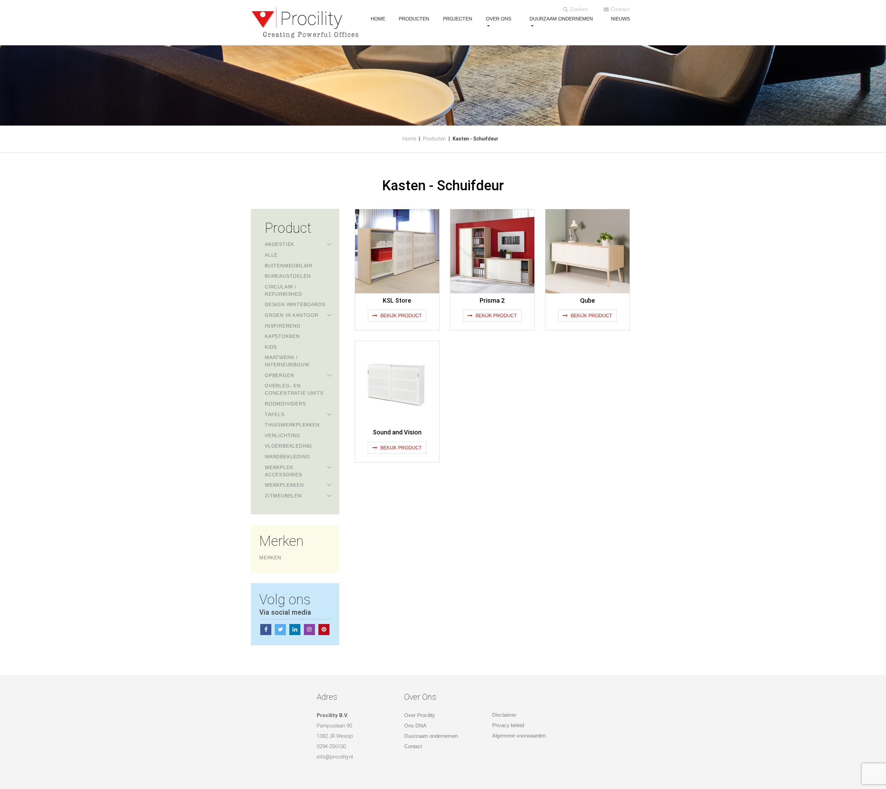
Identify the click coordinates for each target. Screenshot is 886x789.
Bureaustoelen (287, 276)
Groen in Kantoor (291, 315)
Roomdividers (285, 403)
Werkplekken (284, 485)
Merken (270, 557)
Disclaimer (504, 715)
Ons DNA (415, 725)
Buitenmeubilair (289, 265)
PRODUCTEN (414, 18)
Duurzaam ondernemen (561, 18)
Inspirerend (282, 326)
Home (409, 138)
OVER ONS (498, 18)
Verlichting (282, 435)
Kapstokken (282, 336)
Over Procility (419, 715)
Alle (271, 255)
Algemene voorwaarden (519, 735)
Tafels (274, 414)
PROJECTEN (457, 18)
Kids (271, 347)
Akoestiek (279, 244)
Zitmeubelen (283, 495)
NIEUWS (620, 18)
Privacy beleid (508, 725)
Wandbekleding (287, 456)
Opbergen (279, 375)
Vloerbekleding (288, 446)
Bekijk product (400, 315)
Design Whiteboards (295, 304)
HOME (378, 18)
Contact (619, 9)
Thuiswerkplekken (292, 425)
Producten (434, 138)
